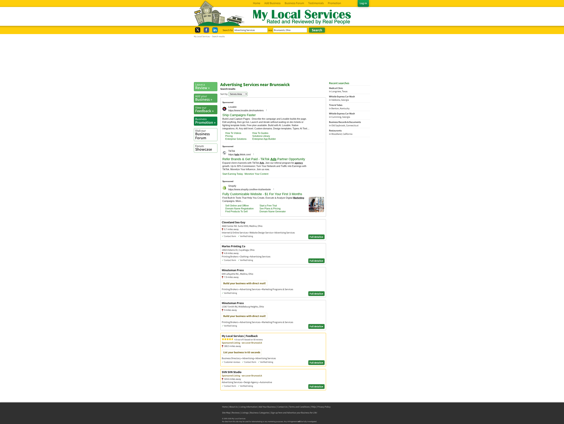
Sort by (224, 94)
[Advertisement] (282, 59)
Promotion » (205, 121)
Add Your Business (267, 406)
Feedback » (204, 109)
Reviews (236, 412)
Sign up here (277, 412)
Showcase (203, 148)
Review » (202, 86)
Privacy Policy (323, 406)
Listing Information (248, 406)
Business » (203, 98)
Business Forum (202, 134)
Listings (245, 412)
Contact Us (282, 406)
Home (225, 406)
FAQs (313, 406)
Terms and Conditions (299, 406)
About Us (233, 406)
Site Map (226, 412)
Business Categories (259, 412)
